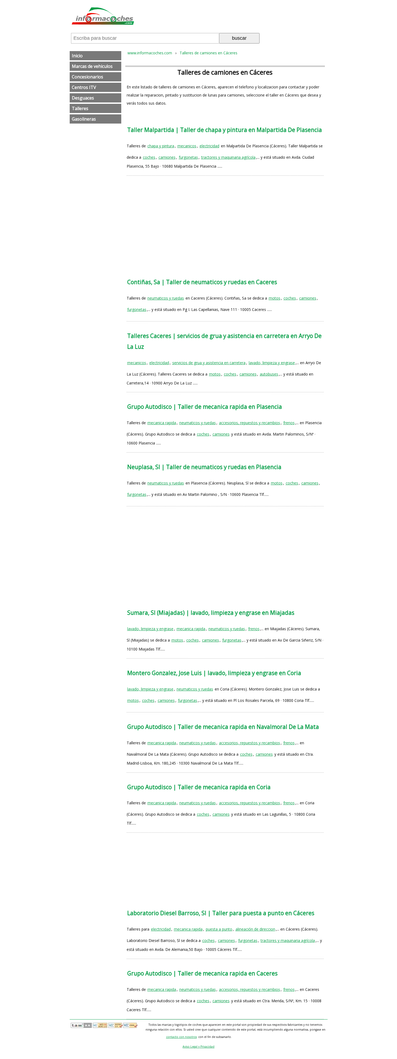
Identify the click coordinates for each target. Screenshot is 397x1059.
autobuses (269, 374)
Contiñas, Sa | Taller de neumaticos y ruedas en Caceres (202, 282)
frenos (289, 422)
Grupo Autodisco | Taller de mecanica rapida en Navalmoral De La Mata (223, 727)
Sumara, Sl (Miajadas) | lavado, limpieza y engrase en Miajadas (210, 612)
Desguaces (83, 98)
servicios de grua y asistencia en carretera (208, 362)
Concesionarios (87, 77)
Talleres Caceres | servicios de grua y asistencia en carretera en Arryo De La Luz (224, 341)
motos (274, 298)
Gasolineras (84, 119)
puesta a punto (219, 929)
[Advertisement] (225, 222)
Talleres (80, 108)
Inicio (77, 56)
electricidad (209, 145)
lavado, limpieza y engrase (272, 362)
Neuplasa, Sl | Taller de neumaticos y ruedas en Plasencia (204, 467)
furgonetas (188, 157)
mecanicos (186, 145)
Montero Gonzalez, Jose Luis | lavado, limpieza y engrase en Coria (214, 673)
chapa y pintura (160, 145)
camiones (167, 157)
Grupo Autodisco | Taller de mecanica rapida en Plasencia (204, 406)
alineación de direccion (255, 929)
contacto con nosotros (181, 1037)
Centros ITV (84, 87)
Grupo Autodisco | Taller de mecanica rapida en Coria (199, 787)
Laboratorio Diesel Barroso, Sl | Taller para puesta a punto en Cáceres (220, 913)
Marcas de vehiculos (92, 66)
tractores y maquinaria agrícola (228, 157)
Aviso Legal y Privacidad (198, 1046)
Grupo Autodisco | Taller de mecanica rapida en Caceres (202, 973)
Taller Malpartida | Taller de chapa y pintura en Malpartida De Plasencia (224, 130)
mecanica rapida (161, 422)
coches (149, 157)
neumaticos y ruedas (165, 298)
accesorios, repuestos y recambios (249, 422)
